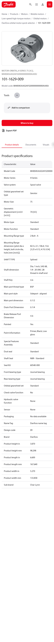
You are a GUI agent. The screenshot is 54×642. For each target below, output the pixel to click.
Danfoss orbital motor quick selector (18, 22)
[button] (37, 4)
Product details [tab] (12, 144)
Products (14, 14)
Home (4, 14)
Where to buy (27, 123)
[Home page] (9, 4)
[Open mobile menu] (49, 4)
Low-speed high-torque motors (16, 18)
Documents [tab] (30, 144)
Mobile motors (37, 14)
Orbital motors (40, 18)
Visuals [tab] (46, 144)
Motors (24, 14)
